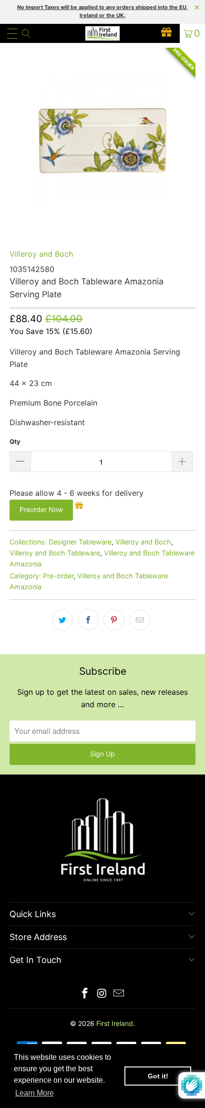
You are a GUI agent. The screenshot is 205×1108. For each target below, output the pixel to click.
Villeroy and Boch (41, 254)
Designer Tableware (80, 542)
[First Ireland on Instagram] (102, 994)
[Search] (26, 33)
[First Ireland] (102, 33)
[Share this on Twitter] (62, 619)
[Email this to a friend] (139, 619)
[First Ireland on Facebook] (85, 994)
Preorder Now (41, 509)
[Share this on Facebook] (88, 619)
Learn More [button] (34, 1093)
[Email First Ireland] (119, 994)
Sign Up (102, 754)
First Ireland (114, 1023)
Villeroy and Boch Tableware (55, 553)
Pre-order (58, 576)
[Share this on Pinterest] (113, 619)
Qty (15, 441)
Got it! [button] (158, 1076)
